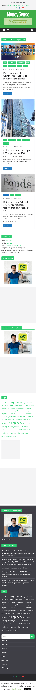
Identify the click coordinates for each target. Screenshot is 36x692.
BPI (6, 408)
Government (12, 62)
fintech (13, 413)
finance (9, 413)
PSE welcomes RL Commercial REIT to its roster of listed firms (15, 75)
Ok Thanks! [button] (27, 689)
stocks (11, 436)
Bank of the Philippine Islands (14, 405)
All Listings (4, 668)
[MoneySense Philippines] (3, 30)
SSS (7, 436)
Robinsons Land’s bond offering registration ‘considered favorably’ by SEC (16, 206)
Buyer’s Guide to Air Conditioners (17, 568)
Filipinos (4, 413)
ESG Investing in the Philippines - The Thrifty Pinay (17, 559)
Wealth (25, 66)
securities (14, 430)
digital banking (18, 411)
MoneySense (20, 69)
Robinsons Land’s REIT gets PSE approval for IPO (17, 152)
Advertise (4, 648)
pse (20, 426)
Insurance (29, 413)
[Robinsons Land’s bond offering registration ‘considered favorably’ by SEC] (18, 183)
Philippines (14, 423)
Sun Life (15, 436)
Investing (5, 416)
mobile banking (21, 419)
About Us (4, 641)
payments (4, 423)
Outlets (3, 656)
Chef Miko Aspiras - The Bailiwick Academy (14, 551)
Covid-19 (4, 411)
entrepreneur (29, 411)
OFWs (5, 66)
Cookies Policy (6, 539)
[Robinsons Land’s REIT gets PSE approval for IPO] (18, 118)
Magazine (4, 644)
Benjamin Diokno (30, 405)
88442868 (9, 241)
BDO (23, 405)
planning (11, 427)
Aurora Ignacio (5, 403)
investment (13, 417)
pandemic (28, 419)
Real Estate (25, 427)
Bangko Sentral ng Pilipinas (20, 402)
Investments (21, 62)
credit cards (11, 411)
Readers (4, 652)
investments (21, 417)
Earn (5, 62)
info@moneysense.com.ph (14, 245)
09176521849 (11, 243)
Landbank (31, 417)
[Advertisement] (18, 305)
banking (3, 405)
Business (6, 195)
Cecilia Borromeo (20, 408)
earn (24, 411)
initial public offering (21, 413)
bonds (3, 408)
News (27, 62)
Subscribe (4, 660)
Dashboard (4, 664)
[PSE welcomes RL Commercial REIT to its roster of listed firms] (18, 51)
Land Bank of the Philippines (9, 419)
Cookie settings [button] (17, 689)
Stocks (19, 66)
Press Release (12, 66)
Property (6, 143)
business (13, 408)
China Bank (27, 408)
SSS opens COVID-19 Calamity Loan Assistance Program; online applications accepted (16, 574)
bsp (9, 408)
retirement (4, 430)
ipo (26, 417)
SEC (10, 429)
